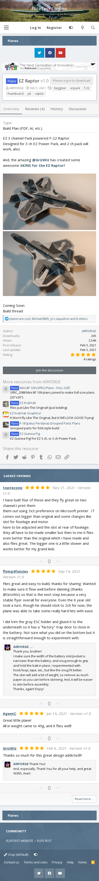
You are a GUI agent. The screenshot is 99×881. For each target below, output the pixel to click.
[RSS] (93, 862)
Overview (11, 108)
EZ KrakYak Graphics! (25, 413)
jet (29, 94)
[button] (6, 28)
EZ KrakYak (23, 403)
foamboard (16, 94)
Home (82, 862)
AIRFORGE (16, 88)
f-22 (86, 88)
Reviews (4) (35, 108)
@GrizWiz (40, 159)
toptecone (12, 487)
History (56, 108)
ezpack (75, 88)
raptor (39, 94)
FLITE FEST (44, 841)
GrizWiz (10, 748)
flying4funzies (15, 571)
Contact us (11, 862)
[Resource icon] (6, 389)
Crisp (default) (17, 854)
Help (70, 862)
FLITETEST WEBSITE (19, 841)
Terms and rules (36, 862)
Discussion (77, 108)
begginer (60, 88)
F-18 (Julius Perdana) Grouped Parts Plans (45, 423)
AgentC (9, 713)
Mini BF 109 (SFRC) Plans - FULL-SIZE (40, 388)
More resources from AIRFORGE (32, 381)
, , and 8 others (48, 319)
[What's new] (82, 28)
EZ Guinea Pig (25, 433)
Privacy (57, 862)
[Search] (93, 28)
